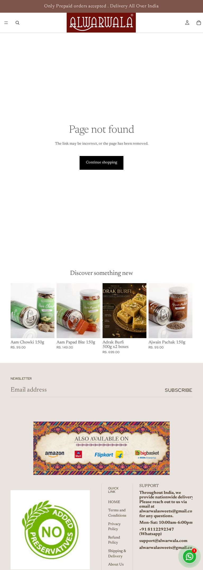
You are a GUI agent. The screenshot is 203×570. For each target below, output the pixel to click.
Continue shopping (101, 162)
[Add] (46, 330)
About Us (116, 565)
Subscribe (178, 390)
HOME (114, 502)
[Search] (17, 23)
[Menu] (6, 23)
